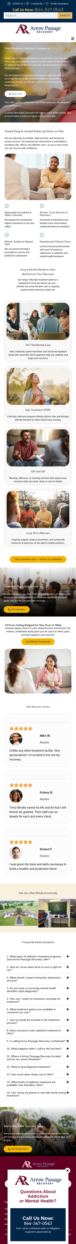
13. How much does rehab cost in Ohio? (30, 1074)
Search (65, 15)
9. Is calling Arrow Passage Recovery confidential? (36, 1041)
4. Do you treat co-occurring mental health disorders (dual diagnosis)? (31, 990)
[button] (72, 38)
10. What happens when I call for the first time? (34, 1048)
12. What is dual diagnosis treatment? (29, 1066)
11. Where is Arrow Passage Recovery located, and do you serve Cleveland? (34, 1058)
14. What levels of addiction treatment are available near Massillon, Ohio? (31, 1083)
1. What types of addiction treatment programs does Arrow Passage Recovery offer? (34, 958)
